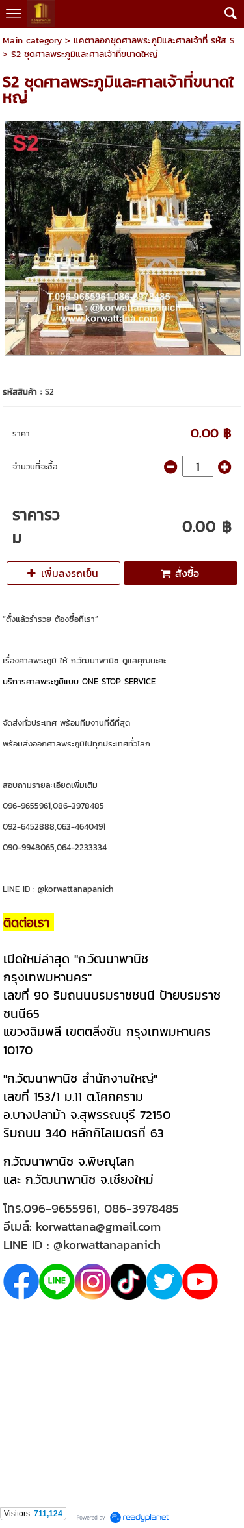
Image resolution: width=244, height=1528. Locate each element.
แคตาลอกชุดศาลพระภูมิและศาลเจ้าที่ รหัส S (154, 40)
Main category (32, 40)
